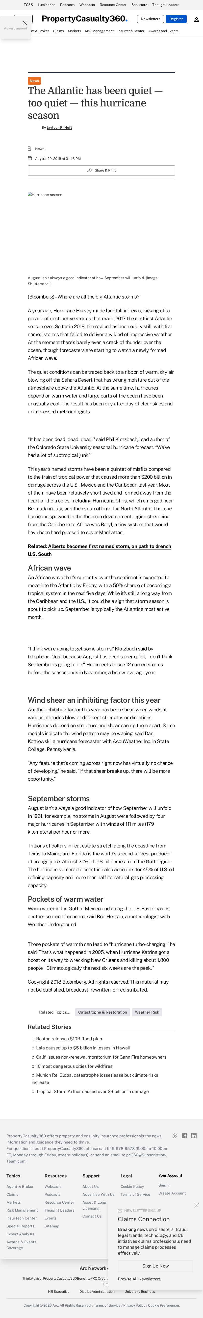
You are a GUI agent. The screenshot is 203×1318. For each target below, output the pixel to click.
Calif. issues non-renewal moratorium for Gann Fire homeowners (101, 1057)
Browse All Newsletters (139, 1279)
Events (51, 1218)
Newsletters (150, 19)
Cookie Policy (132, 1186)
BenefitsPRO (87, 1278)
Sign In (164, 1185)
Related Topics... (54, 1012)
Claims (12, 1194)
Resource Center (113, 5)
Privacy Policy (134, 1305)
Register (176, 19)
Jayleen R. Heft (59, 127)
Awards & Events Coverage (21, 1245)
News (34, 81)
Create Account (172, 1193)
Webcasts (87, 5)
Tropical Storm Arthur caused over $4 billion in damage (92, 1091)
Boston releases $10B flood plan (69, 1038)
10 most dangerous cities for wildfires (74, 1066)
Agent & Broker (20, 1186)
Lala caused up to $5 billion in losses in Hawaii (83, 1047)
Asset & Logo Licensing (94, 1205)
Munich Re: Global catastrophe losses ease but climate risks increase (95, 1078)
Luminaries (46, 5)
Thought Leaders (165, 5)
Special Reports (20, 1226)
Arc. (55, 1305)
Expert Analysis (20, 1234)
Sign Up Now (155, 1265)
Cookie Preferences (164, 1305)
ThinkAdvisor (32, 1278)
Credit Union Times (107, 1281)
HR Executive (59, 1291)
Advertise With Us (98, 1194)
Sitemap (52, 1226)
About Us (90, 1186)
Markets (13, 1202)
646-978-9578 (121, 1148)
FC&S (28, 5)
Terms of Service (135, 1194)
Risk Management (22, 1210)
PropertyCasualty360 (60, 1278)
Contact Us (92, 1216)
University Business (140, 1291)
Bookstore (139, 5)
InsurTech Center (21, 1218)
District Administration (97, 1291)
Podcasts (67, 5)
